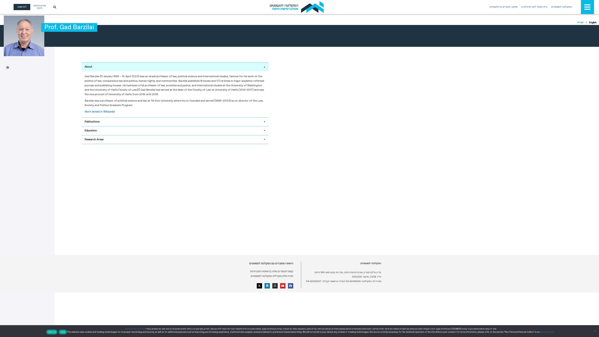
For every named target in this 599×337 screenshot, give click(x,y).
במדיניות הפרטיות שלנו (135, 329)
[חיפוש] (54, 7)
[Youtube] (282, 285)
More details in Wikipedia (100, 112)
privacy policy (547, 332)
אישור (62, 332)
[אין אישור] (595, 331)
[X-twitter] (259, 285)
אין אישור (52, 332)
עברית (580, 22)
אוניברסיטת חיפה (39, 7)
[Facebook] (7, 67)
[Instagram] (275, 285)
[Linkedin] (267, 285)
